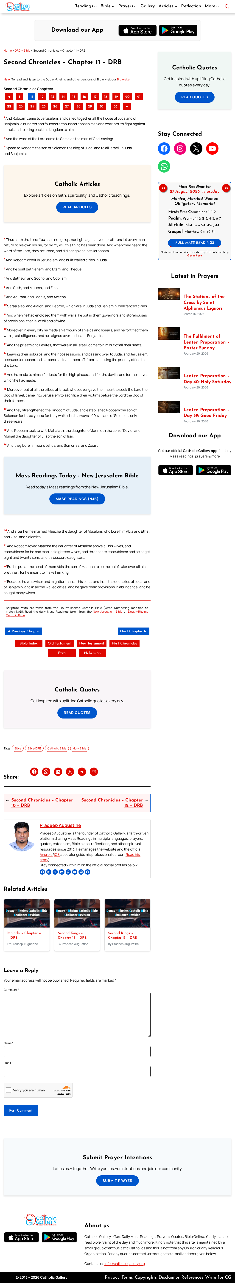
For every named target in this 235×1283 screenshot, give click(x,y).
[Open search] (227, 6)
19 (116, 97)
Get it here (194, 255)
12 (42, 97)
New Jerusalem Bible (107, 611)
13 (52, 97)
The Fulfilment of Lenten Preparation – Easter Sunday (206, 342)
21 (138, 97)
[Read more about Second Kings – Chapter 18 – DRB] (77, 926)
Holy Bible (79, 748)
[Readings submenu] (95, 6)
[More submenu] (217, 6)
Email (8, 1063)
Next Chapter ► (133, 631)
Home (8, 50)
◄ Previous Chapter (23, 631)
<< (163, 188)
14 (63, 97)
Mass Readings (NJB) (77, 498)
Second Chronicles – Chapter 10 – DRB (42, 803)
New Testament (91, 643)
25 (44, 106)
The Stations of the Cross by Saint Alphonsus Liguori (204, 303)
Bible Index (29, 643)
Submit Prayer (117, 1180)
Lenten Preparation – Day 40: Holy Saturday (207, 379)
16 (84, 97)
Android (46, 854)
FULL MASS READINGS (194, 243)
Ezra (62, 653)
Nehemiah (92, 653)
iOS (57, 854)
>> (226, 188)
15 (73, 97)
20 (127, 97)
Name (9, 1043)
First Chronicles (124, 643)
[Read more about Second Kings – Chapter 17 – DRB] (127, 926)
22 (9, 106)
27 (67, 106)
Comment (11, 990)
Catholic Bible (57, 748)
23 (21, 106)
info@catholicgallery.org (124, 1263)
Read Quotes (77, 712)
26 (55, 106)
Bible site (123, 79)
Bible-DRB (34, 748)
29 (90, 106)
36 (116, 106)
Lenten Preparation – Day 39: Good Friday (206, 413)
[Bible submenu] (113, 6)
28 (78, 106)
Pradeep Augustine (60, 825)
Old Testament (60, 643)
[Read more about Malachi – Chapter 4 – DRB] (27, 926)
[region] (194, 221)
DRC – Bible (22, 50)
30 (101, 106)
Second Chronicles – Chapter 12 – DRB (112, 803)
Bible (17, 748)
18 (105, 97)
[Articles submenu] (176, 6)
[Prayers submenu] (135, 6)
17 (95, 97)
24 (32, 106)
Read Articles (77, 207)
